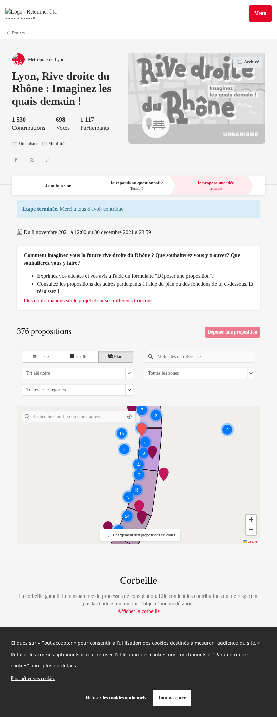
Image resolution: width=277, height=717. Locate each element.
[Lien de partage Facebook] (16, 160)
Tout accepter (172, 697)
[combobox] (72, 416)
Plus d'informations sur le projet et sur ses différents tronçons (88, 300)
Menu (260, 13)
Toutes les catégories (46, 389)
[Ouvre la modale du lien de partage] (48, 160)
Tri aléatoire (38, 373)
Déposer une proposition (232, 332)
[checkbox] (40, 357)
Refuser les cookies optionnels (116, 697)
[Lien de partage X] (32, 160)
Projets (18, 32)
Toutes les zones (163, 373)
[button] (127, 516)
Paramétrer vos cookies (33, 678)
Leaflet (252, 541)
